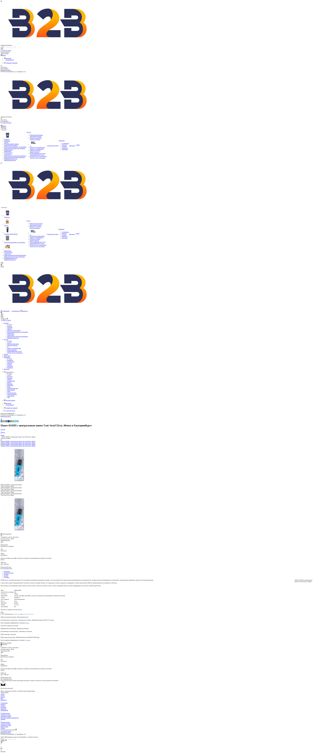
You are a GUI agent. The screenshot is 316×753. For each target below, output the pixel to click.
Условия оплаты (5, 713)
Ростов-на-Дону (11, 393)
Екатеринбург (11, 381)
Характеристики (8, 573)
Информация (4, 710)
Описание (7, 571)
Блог (2, 698)
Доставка (6, 577)
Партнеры (3, 709)
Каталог (9, 326)
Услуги (9, 342)
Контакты (3, 707)
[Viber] (11, 421)
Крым (9, 387)
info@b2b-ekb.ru (6, 70)
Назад (10, 324)
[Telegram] (18, 421)
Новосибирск (11, 390)
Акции (3, 694)
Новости (3, 704)
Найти (2, 740)
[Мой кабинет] (1, 265)
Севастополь (10, 396)
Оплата (6, 576)
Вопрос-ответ (4, 726)
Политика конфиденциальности (10, 717)
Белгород (9, 376)
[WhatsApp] (13, 421)
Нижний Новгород (12, 388)
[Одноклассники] (4, 421)
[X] (9, 421)
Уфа (8, 397)
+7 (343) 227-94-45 (6, 50)
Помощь (3, 719)
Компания (10, 360)
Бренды (3, 697)
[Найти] (2, 49)
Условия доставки (6, 715)
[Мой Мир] (6, 421)
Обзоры (3, 728)
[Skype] (15, 421)
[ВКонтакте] (2, 421)
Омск (8, 391)
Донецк (9, 379)
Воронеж (9, 378)
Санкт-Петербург (12, 394)
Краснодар (10, 385)
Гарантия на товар (6, 716)
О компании (4, 703)
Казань (9, 382)
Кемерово (10, 384)
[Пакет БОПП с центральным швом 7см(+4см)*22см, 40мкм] (18, 441)
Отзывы (6, 574)
